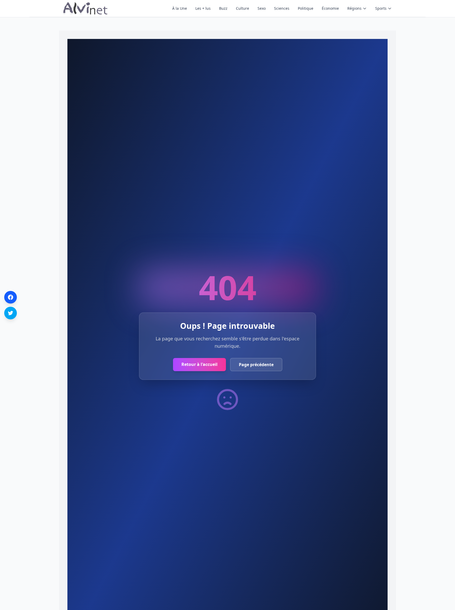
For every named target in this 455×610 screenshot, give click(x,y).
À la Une (179, 8)
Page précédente (256, 364)
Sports (381, 8)
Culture (242, 8)
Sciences (281, 8)
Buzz (223, 8)
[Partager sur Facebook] (10, 297)
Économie (330, 8)
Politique (305, 8)
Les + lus (203, 8)
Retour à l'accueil (199, 364)
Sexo (262, 8)
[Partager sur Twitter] (10, 313)
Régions (354, 8)
